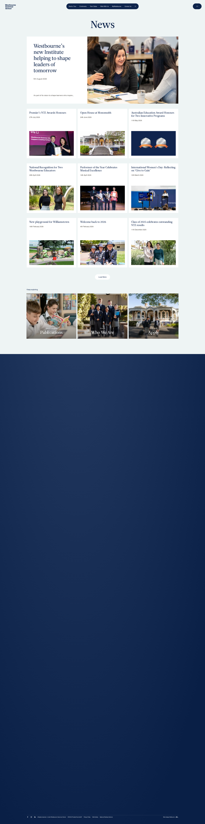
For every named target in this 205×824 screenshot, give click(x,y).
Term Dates (93, 6)
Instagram (31, 817)
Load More (102, 277)
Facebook (28, 817)
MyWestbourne (116, 6)
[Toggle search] (135, 6)
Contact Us (128, 6)
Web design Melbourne (169, 817)
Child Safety (95, 817)
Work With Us (104, 6)
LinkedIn (35, 817)
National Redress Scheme (106, 817)
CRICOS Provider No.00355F (75, 817)
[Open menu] (197, 6)
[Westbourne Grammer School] (10, 6)
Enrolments (83, 6)
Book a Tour (72, 6)
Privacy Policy (87, 817)
